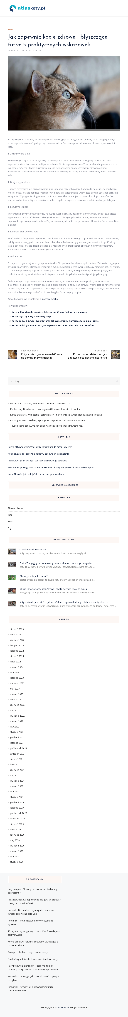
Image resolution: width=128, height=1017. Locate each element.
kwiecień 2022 (17, 715)
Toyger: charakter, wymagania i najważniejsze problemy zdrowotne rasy (46, 425)
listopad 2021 (17, 742)
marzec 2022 (16, 721)
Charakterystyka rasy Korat (33, 549)
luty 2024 (14, 672)
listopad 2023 (17, 677)
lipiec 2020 (15, 829)
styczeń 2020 (17, 861)
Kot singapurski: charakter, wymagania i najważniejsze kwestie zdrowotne (47, 420)
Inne (10, 514)
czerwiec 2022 (17, 704)
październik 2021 (18, 748)
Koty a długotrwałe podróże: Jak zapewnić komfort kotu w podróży (49, 312)
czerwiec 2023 (17, 683)
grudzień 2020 (17, 802)
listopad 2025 (17, 645)
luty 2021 (14, 791)
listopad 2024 (17, 650)
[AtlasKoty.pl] (27, 8)
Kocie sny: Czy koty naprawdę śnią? (31, 316)
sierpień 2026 (17, 629)
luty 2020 (14, 856)
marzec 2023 (16, 694)
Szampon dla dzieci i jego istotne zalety (28, 952)
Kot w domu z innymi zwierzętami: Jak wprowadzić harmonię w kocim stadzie (55, 320)
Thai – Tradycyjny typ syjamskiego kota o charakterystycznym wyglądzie (56, 563)
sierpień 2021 (17, 758)
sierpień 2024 (17, 656)
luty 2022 (14, 726)
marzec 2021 (16, 786)
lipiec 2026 (15, 634)
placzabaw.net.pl (50, 298)
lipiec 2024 (15, 661)
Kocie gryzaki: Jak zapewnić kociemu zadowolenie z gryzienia (38, 453)
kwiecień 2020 (17, 845)
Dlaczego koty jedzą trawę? (33, 576)
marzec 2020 (16, 851)
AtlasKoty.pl (63, 1007)
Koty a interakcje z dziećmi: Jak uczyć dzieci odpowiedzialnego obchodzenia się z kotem (64, 602)
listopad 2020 (17, 807)
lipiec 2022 (15, 699)
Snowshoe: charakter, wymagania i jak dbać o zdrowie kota (40, 403)
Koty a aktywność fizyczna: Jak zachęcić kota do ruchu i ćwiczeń (40, 446)
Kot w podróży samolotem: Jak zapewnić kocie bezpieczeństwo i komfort (53, 325)
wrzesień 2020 (17, 818)
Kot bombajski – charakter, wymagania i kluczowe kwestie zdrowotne (45, 409)
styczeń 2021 (17, 796)
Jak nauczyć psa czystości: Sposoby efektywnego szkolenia (37, 460)
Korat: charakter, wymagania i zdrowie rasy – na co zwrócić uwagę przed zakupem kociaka (56, 414)
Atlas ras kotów (16, 508)
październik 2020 (18, 813)
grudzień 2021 (17, 737)
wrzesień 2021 (17, 753)
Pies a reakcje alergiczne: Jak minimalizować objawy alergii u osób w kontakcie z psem (51, 467)
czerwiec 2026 (17, 639)
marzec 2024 (16, 667)
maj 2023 (15, 688)
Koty (11, 29)
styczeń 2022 (17, 731)
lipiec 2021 (15, 764)
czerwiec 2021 (17, 769)
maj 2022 (15, 710)
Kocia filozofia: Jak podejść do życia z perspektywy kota (36, 474)
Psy (9, 528)
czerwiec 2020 (17, 834)
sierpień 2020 (17, 824)
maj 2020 (15, 840)
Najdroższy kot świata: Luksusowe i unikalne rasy (33, 959)
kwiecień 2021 (17, 780)
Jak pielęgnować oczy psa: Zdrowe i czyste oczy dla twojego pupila (53, 588)
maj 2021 (15, 775)
